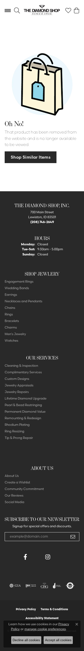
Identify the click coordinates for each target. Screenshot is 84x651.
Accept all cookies (58, 640)
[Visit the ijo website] (30, 585)
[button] (17, 10)
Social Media (14, 502)
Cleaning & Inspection (21, 365)
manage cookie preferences (45, 629)
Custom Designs (17, 379)
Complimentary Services (23, 372)
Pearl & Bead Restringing (23, 405)
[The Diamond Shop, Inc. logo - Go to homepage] (42, 10)
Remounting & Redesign (23, 418)
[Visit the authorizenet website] (70, 585)
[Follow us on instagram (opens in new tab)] (47, 557)
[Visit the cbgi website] (45, 585)
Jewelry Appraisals (19, 385)
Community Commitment (24, 489)
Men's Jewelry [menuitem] (15, 334)
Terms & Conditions (54, 609)
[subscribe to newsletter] (72, 536)
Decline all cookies (26, 640)
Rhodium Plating (17, 425)
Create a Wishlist (17, 482)
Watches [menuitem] (11, 340)
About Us (12, 476)
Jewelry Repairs (17, 392)
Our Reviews (14, 495)
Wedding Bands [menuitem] (17, 288)
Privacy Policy (26, 609)
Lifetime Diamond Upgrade (25, 398)
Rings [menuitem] (9, 314)
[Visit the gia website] (15, 585)
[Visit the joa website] (57, 585)
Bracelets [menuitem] (12, 321)
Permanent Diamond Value (25, 411)
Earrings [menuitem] (11, 294)
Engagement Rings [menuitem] (19, 281)
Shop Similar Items (30, 157)
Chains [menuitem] (10, 308)
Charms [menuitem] (11, 327)
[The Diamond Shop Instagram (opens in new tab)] (58, 557)
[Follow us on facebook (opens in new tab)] (25, 557)
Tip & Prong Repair (19, 438)
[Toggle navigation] (7, 10)
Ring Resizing (14, 431)
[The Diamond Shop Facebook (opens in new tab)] (36, 557)
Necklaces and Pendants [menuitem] (23, 301)
